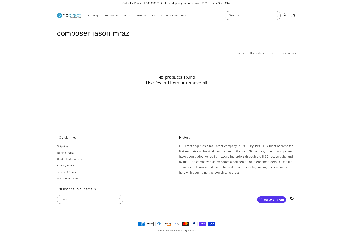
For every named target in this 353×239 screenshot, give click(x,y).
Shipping (62, 146)
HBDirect (170, 230)
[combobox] (252, 15)
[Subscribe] (119, 199)
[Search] (276, 15)
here (182, 172)
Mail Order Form (67, 178)
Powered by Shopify (186, 230)
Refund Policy (65, 152)
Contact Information (69, 158)
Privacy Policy (65, 165)
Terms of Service (67, 171)
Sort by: (241, 52)
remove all (196, 82)
